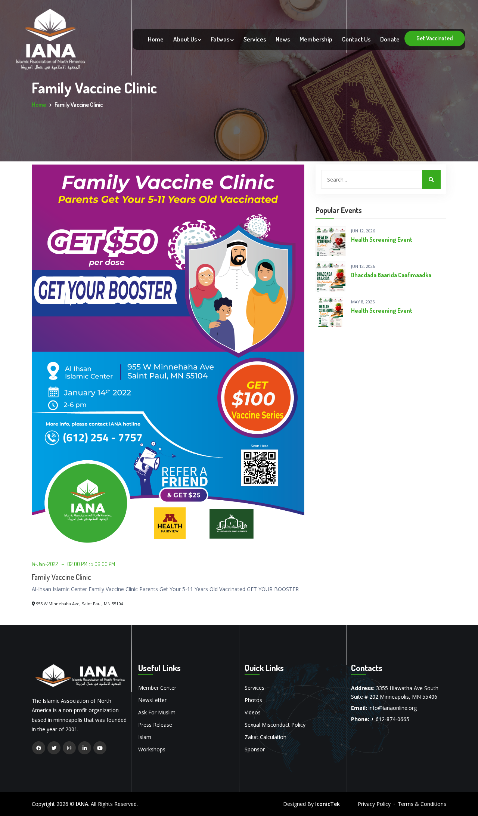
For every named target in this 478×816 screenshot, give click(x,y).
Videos (253, 712)
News (283, 39)
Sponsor (255, 749)
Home (156, 39)
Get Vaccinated (434, 38)
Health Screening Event (381, 239)
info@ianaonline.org (393, 707)
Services (254, 39)
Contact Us (356, 39)
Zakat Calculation (265, 737)
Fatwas (220, 39)
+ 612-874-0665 (390, 719)
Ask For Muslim (157, 712)
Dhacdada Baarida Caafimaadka (391, 275)
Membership (315, 39)
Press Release (155, 724)
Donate (390, 39)
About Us (185, 39)
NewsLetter (152, 700)
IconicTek (327, 803)
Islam (144, 737)
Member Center (157, 687)
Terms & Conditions (422, 803)
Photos (253, 700)
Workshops (151, 749)
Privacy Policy (374, 803)
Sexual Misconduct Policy (275, 724)
